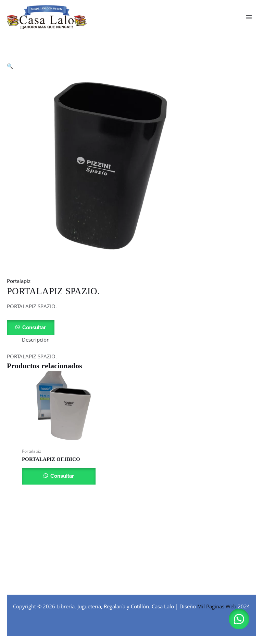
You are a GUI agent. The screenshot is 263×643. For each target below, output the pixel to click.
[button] (10, 65)
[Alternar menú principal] (249, 17)
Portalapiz (18, 280)
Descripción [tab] (36, 339)
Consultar (34, 327)
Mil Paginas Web (216, 606)
